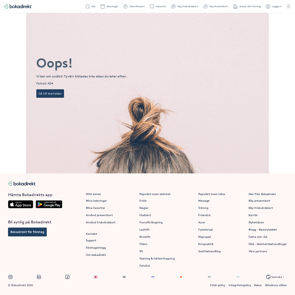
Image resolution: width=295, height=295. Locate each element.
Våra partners (258, 251)
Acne (201, 222)
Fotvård (144, 265)
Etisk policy (217, 285)
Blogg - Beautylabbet (263, 229)
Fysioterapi (205, 229)
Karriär (253, 215)
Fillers (143, 244)
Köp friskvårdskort (261, 208)
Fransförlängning (151, 222)
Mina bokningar (96, 200)
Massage (204, 200)
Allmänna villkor (276, 285)
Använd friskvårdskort (101, 222)
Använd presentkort (99, 215)
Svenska (276, 277)
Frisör (143, 200)
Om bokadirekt (96, 254)
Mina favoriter (95, 208)
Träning (203, 208)
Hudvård (145, 215)
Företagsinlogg (96, 247)
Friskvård (204, 215)
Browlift (145, 236)
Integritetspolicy (240, 285)
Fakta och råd (258, 236)
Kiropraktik (206, 244)
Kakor (258, 285)
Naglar (144, 208)
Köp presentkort (260, 200)
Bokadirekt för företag (27, 232)
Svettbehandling (209, 251)
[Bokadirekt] (18, 6)
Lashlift (144, 229)
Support (91, 240)
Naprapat (204, 236)
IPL (141, 251)
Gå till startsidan (50, 93)
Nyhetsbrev (256, 222)
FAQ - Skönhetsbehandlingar (268, 244)
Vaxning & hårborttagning (157, 258)
